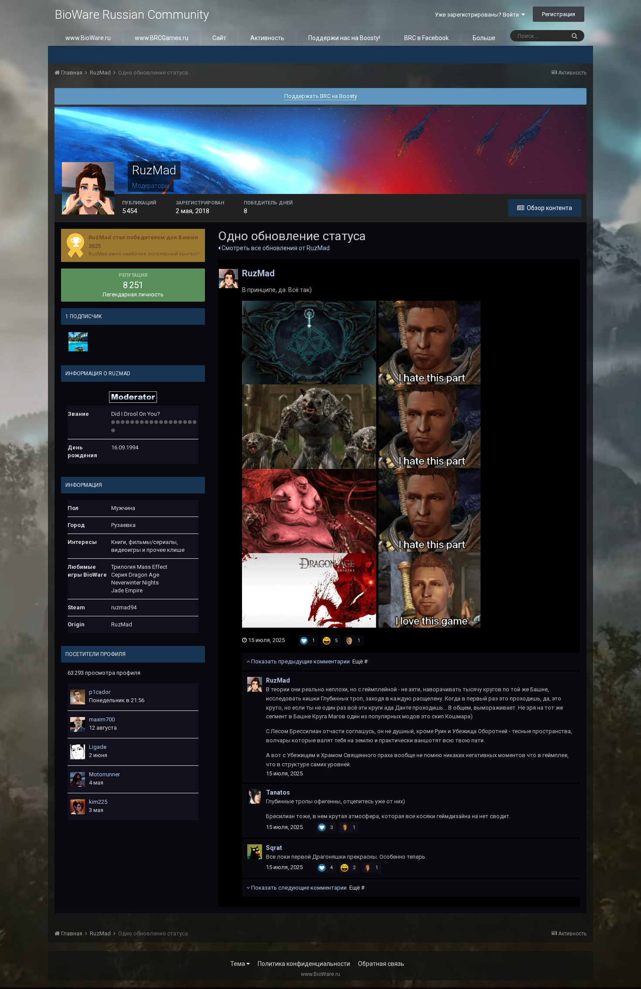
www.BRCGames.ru (161, 37)
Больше (484, 37)
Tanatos (278, 792)
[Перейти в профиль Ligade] (77, 751)
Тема (238, 963)
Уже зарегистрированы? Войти (478, 14)
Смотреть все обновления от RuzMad (275, 248)
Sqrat (274, 847)
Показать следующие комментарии (307, 887)
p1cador (99, 692)
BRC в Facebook (426, 37)
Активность (267, 37)
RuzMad (258, 273)
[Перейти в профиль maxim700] (77, 724)
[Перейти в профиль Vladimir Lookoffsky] (78, 341)
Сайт (219, 37)
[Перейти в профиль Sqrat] (254, 851)
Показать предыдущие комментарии (309, 661)
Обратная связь (381, 963)
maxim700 (102, 719)
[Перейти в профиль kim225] (77, 806)
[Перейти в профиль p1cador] (77, 697)
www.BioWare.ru (88, 37)
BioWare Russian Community (132, 14)
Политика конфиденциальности (304, 963)
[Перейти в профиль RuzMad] (228, 278)
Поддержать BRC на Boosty (320, 96)
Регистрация (558, 14)
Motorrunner (104, 774)
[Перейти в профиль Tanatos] (254, 796)
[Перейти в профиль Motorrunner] (77, 779)
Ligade (97, 747)
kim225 (98, 802)
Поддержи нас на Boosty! (344, 37)
